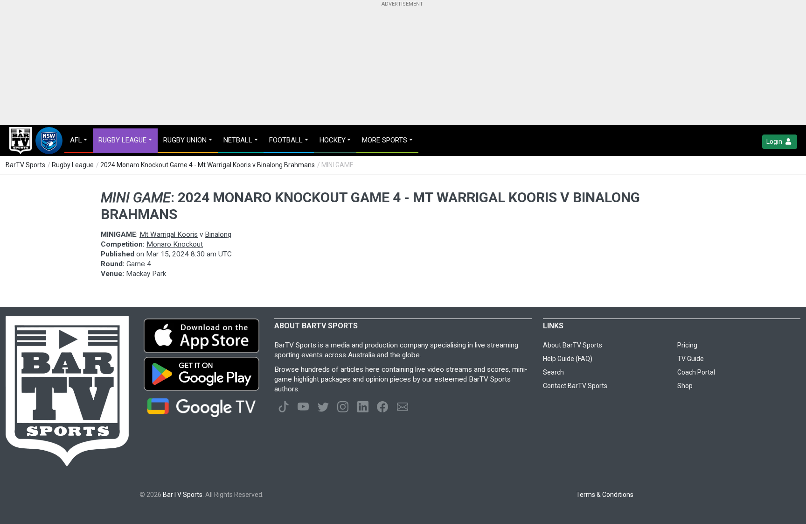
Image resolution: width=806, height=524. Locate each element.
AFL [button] (76, 140)
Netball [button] (237, 140)
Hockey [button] (333, 140)
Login (775, 141)
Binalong (218, 234)
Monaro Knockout (174, 244)
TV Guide (690, 358)
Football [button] (286, 140)
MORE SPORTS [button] (384, 140)
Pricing (687, 345)
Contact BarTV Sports (575, 385)
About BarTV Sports (572, 345)
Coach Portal (696, 372)
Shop (685, 385)
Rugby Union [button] (185, 140)
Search (553, 372)
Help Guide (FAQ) (567, 358)
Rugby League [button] (122, 140)
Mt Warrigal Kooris (168, 234)
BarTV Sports (25, 165)
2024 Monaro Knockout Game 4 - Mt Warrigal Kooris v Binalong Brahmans (207, 165)
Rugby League (73, 165)
